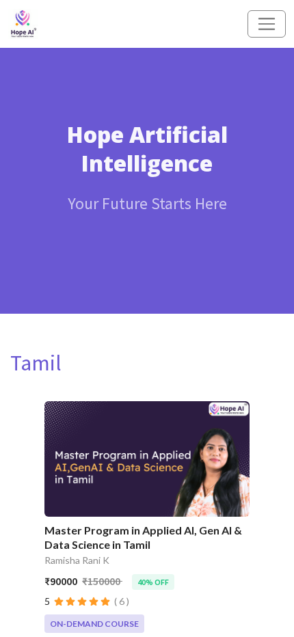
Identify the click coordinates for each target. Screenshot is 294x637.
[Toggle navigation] (267, 24)
